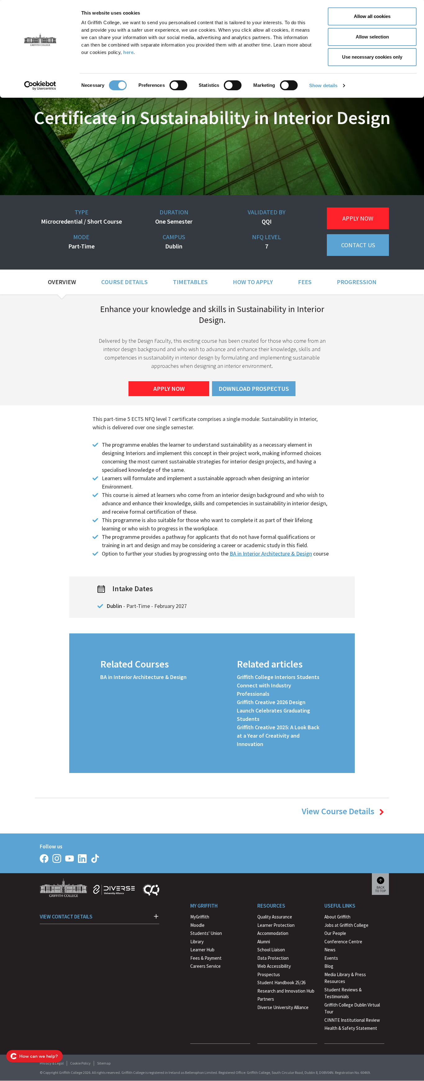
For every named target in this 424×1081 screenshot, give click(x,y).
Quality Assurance (274, 917)
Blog (328, 966)
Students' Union (206, 933)
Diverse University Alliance (283, 1007)
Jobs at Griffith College (346, 925)
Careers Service (205, 966)
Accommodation (272, 933)
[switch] (178, 85)
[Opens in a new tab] (44, 859)
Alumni (263, 942)
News (330, 950)
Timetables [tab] (190, 282)
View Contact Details (66, 916)
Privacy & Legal (52, 1063)
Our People (335, 933)
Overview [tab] (62, 282)
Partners (265, 999)
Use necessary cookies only (372, 57)
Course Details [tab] (124, 282)
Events (331, 958)
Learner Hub (202, 950)
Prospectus (268, 974)
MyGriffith (199, 917)
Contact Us (358, 245)
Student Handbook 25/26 (281, 982)
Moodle (197, 925)
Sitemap (104, 1063)
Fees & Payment (206, 958)
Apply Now (357, 218)
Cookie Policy (80, 1063)
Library (197, 942)
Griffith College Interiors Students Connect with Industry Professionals (278, 685)
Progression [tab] (357, 282)
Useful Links (339, 905)
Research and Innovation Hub (285, 991)
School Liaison (271, 950)
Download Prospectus (254, 388)
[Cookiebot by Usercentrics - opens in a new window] (40, 85)
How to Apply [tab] (253, 282)
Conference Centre (343, 942)
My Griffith (204, 905)
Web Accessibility (274, 966)
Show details (323, 85)
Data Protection (273, 958)
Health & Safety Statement (350, 1029)
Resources (271, 905)
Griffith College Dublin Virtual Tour (352, 1008)
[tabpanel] (212, 538)
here (128, 52)
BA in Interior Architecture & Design (271, 553)
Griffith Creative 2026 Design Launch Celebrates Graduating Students (273, 710)
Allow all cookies (372, 16)
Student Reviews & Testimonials (343, 993)
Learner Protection (276, 925)
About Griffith (337, 917)
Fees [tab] (305, 282)
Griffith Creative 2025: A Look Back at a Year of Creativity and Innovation (278, 736)
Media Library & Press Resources (345, 978)
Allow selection (372, 36)
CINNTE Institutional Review (352, 1020)
